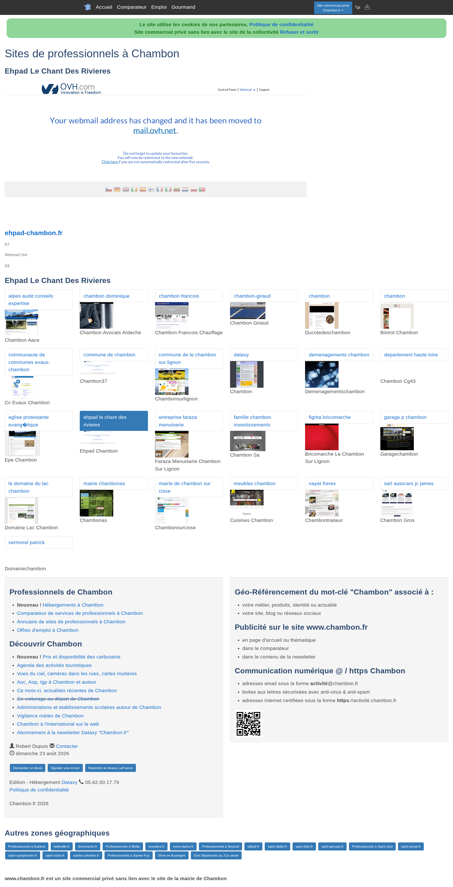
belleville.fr (62, 846)
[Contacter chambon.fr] (367, 7)
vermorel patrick (26, 542)
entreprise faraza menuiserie (178, 420)
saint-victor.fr (55, 855)
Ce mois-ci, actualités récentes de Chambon (67, 690)
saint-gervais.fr (332, 846)
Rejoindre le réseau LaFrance (110, 768)
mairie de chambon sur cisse (185, 487)
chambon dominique (107, 296)
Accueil (104, 7)
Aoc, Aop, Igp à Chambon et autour (56, 682)
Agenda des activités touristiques (54, 665)
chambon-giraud (252, 296)
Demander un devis (27, 768)
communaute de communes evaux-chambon (29, 362)
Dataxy (69, 782)
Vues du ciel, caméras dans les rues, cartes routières (77, 673)
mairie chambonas (104, 483)
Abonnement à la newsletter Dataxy (72, 732)
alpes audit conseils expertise (30, 299)
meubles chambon (255, 483)
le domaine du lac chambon (28, 487)
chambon (319, 296)
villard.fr (253, 846)
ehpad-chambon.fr (34, 233)
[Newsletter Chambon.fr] (357, 7)
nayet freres (322, 483)
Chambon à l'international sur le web (58, 724)
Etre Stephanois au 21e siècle (216, 855)
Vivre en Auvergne (171, 855)
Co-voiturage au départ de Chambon (58, 698)
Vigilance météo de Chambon (50, 715)
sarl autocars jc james (409, 483)
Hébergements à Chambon (73, 605)
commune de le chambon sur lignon (187, 358)
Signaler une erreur (65, 768)
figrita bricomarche (330, 417)
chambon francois (179, 296)
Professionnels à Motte (123, 846)
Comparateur (132, 7)
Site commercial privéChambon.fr (333, 8)
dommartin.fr (87, 846)
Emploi (159, 7)
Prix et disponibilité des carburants (82, 656)
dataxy (241, 354)
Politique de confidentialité (281, 24)
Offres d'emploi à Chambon (48, 630)
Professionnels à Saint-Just (372, 846)
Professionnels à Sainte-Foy (129, 855)
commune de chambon (109, 354)
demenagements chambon (339, 354)
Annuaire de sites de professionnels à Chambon (71, 621)
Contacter (67, 746)
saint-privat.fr (411, 846)
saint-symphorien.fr (22, 855)
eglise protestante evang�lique (28, 420)
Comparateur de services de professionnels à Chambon (80, 613)
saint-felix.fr (304, 846)
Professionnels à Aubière (26, 846)
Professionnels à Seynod (220, 846)
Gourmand (183, 7)
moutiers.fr (156, 846)
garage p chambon (405, 417)
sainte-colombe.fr (86, 855)
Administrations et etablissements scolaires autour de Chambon (89, 707)
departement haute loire (411, 354)
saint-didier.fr (277, 846)
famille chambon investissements (252, 420)
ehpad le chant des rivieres (105, 420)
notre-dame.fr (183, 846)
